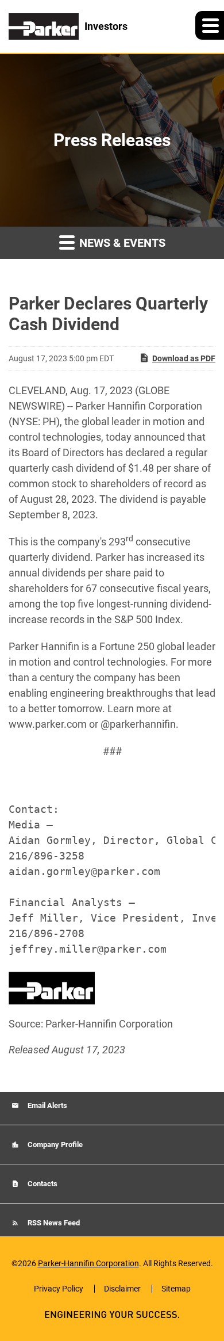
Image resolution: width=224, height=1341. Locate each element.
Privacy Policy (58, 1289)
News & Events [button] (120, 243)
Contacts (41, 1183)
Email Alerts (46, 1105)
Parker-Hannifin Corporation (88, 1263)
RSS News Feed (53, 1222)
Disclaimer (122, 1289)
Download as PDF (183, 358)
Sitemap (176, 1289)
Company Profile (54, 1144)
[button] (209, 25)
